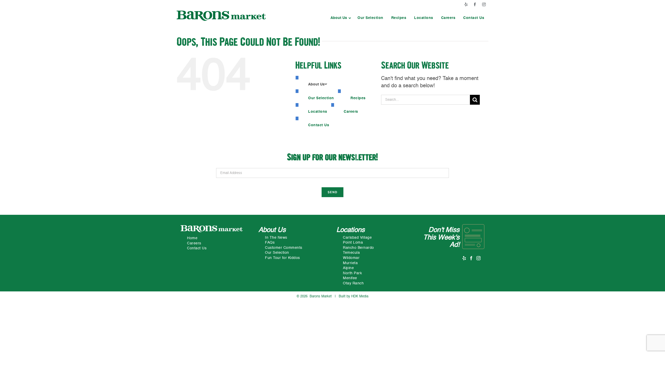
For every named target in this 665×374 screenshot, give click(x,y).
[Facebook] (471, 258)
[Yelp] (464, 258)
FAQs (270, 242)
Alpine (348, 268)
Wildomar (351, 258)
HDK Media (359, 296)
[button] (340, 18)
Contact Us (197, 248)
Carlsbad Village (357, 237)
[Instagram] (478, 258)
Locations (350, 230)
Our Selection (277, 253)
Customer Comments (283, 248)
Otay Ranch (353, 283)
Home (192, 238)
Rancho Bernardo (358, 248)
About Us (272, 230)
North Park (352, 273)
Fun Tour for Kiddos (282, 258)
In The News (276, 237)
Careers (194, 243)
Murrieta (350, 263)
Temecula (351, 253)
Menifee (350, 278)
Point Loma (353, 242)
